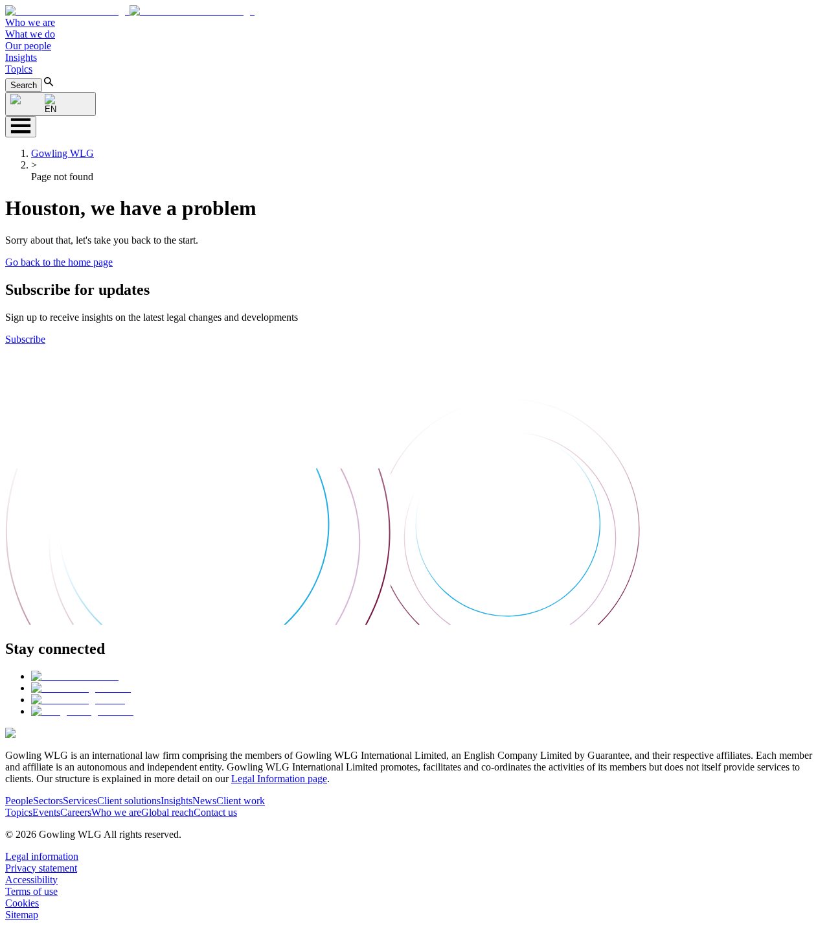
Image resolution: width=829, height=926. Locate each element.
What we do (30, 34)
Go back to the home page (59, 262)
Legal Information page (279, 778)
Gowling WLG (62, 153)
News (204, 800)
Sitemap (21, 914)
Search (23, 85)
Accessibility (31, 879)
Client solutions (129, 800)
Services (80, 800)
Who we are (30, 22)
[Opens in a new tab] (75, 676)
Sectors (48, 800)
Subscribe (25, 339)
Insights (21, 57)
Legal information (41, 856)
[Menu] (20, 126)
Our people (28, 45)
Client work (240, 800)
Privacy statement (41, 868)
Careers (75, 812)
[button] (130, 10)
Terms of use (31, 891)
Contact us (215, 812)
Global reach (167, 812)
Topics (18, 69)
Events (46, 812)
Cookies (22, 903)
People (19, 800)
